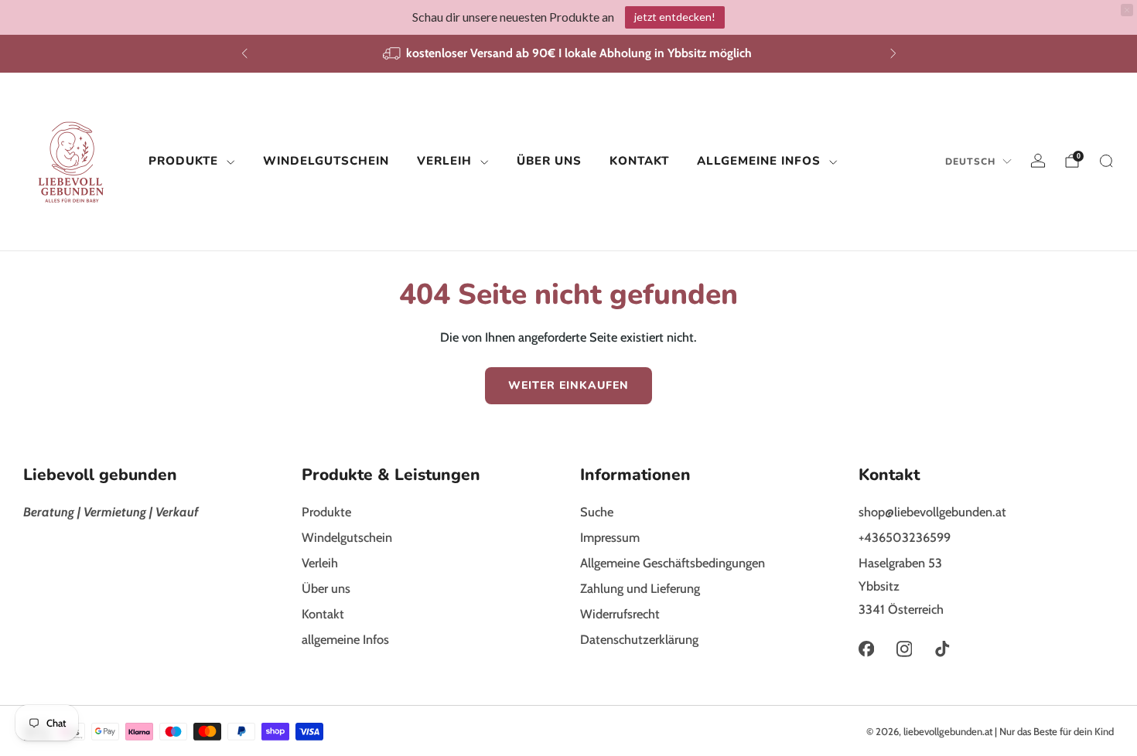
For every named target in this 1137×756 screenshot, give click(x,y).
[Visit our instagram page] (904, 649)
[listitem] (569, 54)
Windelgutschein (326, 161)
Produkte (183, 161)
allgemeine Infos (759, 161)
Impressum (610, 537)
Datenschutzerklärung (639, 639)
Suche (596, 511)
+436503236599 (905, 537)
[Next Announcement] (893, 53)
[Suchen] (1106, 161)
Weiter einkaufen (568, 385)
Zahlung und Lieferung (640, 588)
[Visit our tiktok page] (942, 649)
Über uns (549, 161)
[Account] (1038, 161)
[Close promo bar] (1127, 10)
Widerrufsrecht (620, 613)
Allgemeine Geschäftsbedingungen (672, 562)
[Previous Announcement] (244, 53)
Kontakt (639, 161)
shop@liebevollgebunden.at (932, 511)
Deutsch (970, 161)
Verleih (444, 161)
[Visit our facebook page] (866, 649)
